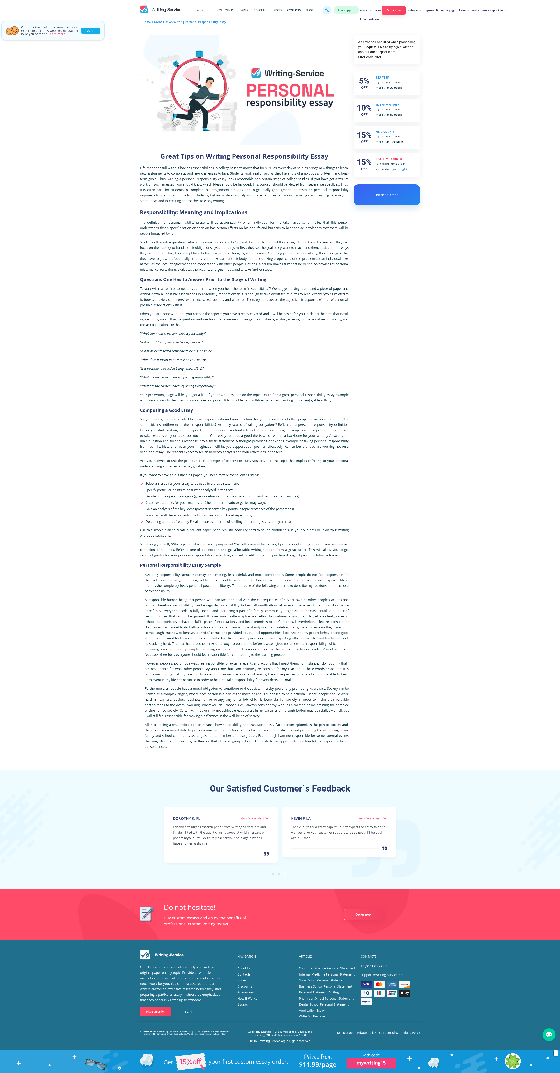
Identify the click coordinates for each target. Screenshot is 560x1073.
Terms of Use (345, 1032)
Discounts (260, 10)
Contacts (294, 10)
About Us (203, 10)
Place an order (387, 195)
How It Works (224, 10)
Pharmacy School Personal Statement (326, 998)
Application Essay (312, 1010)
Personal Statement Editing (319, 992)
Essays (242, 1004)
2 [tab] (280, 875)
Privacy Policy (366, 1032)
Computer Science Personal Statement (327, 968)
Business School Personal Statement (325, 986)
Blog (309, 10)
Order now (394, 10)
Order (244, 10)
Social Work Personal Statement (322, 980)
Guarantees (245, 992)
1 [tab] (274, 875)
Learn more (56, 33)
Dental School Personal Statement (324, 1004)
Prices (277, 10)
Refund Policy (410, 1032)
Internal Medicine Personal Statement (327, 974)
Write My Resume (312, 1016)
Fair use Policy (388, 1032)
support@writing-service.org (382, 974)
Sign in (189, 1011)
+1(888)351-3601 (374, 966)
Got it (91, 30)
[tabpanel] (221, 828)
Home (146, 22)
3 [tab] (286, 875)
